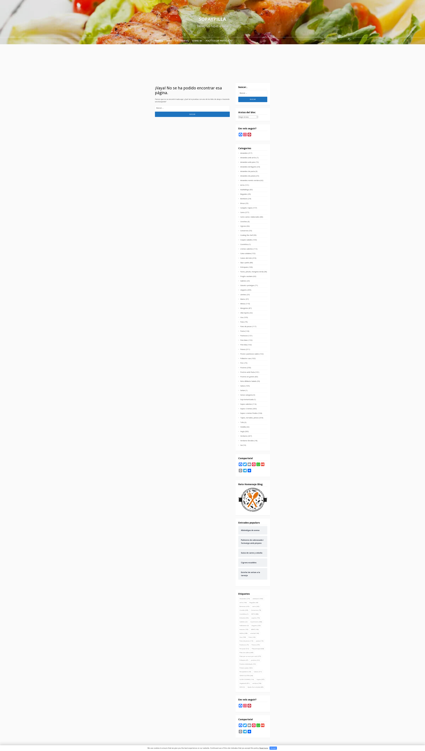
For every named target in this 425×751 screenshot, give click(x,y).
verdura (256, 683)
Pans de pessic (246, 326)
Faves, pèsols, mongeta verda (251, 272)
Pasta (242, 331)
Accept (273, 748)
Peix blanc (244, 340)
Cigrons (243, 226)
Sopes (260, 679)
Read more (263, 748)
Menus (159, 40)
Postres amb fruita (247, 372)
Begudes (243, 194)
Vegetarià (244, 683)
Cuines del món (246, 258)
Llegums (243, 290)
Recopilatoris (245, 672)
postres (255, 660)
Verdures (243, 436)
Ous (241, 317)
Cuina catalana (245, 253)
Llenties (243, 294)
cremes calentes (246, 249)
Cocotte (244, 610)
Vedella (243, 427)
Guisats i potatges (247, 285)
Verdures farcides (247, 440)
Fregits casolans (246, 276)
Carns (242, 212)
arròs (243, 603)
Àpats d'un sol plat (255, 687)
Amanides (244, 153)
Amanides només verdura (250, 180)
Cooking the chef (246, 235)
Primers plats (246, 668)
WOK (242, 687)
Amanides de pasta (247, 171)
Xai (241, 445)
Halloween (244, 626)
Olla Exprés (244, 313)
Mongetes (244, 308)
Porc (242, 363)
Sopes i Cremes (246, 408)
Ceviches (243, 221)
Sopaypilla (212, 19)
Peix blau (243, 345)
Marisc (242, 299)
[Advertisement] (212, 60)
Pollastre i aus (245, 358)
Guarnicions (256, 622)
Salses (242, 386)
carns (255, 606)
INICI (169, 40)
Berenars (244, 606)
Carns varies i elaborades (250, 217)
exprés (255, 618)
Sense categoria (246, 395)
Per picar (244, 649)
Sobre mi (197, 40)
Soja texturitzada (246, 399)
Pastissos (244, 335)
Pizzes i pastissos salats (249, 354)
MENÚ (255, 629)
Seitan (242, 390)
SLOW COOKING (247, 679)
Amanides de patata (248, 176)
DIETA (254, 614)
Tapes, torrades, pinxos (249, 418)
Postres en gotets (247, 377)
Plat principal (258, 649)
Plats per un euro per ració (250, 656)
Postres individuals (248, 664)
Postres (243, 367)
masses (244, 629)
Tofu (242, 422)
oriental (254, 633)
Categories (182, 40)
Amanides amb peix (247, 162)
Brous (242, 203)
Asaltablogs (244, 189)
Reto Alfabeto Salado (248, 381)
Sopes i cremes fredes (249, 413)
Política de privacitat (219, 40)
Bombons (244, 198)
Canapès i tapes (246, 208)
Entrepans (244, 267)
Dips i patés (244, 262)
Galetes (243, 281)
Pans (242, 322)
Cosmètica (244, 244)
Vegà (242, 431)
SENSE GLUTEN (246, 676)
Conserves (244, 230)
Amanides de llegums (248, 167)
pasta (259, 641)
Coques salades (246, 240)
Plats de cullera (246, 653)
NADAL (243, 633)
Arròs (242, 185)
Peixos (242, 349)
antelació (258, 599)
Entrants (244, 618)
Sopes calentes (246, 404)
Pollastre (244, 660)
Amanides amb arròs (248, 157)
